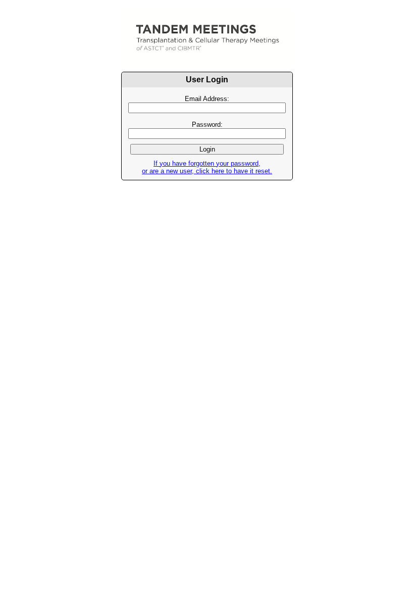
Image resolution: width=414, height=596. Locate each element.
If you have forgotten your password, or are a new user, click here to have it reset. (207, 167)
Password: (207, 124)
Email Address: (207, 99)
